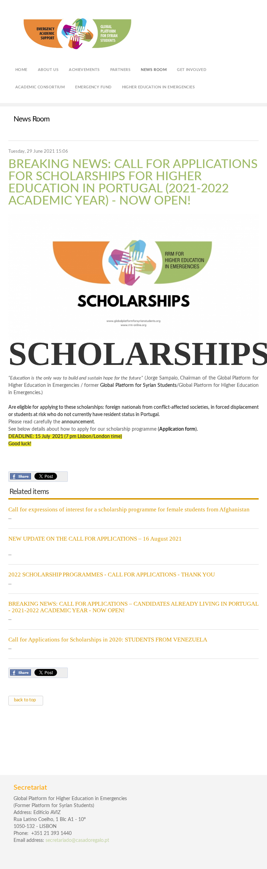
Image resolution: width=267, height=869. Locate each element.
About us (48, 70)
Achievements (84, 70)
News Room (154, 70)
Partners (120, 70)
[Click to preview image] (133, 276)
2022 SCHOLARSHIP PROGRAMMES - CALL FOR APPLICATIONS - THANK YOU (111, 575)
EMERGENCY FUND (93, 87)
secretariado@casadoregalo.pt (77, 840)
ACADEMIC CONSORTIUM (40, 87)
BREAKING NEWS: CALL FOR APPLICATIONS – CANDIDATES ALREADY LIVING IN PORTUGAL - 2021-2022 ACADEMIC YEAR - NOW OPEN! (133, 607)
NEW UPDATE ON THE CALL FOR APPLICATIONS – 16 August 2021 (95, 539)
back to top (25, 700)
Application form (177, 429)
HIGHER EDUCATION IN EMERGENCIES (158, 87)
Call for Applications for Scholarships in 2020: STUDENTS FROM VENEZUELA (107, 640)
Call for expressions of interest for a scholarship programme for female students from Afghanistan (129, 510)
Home (21, 70)
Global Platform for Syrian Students (138, 385)
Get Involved (191, 70)
